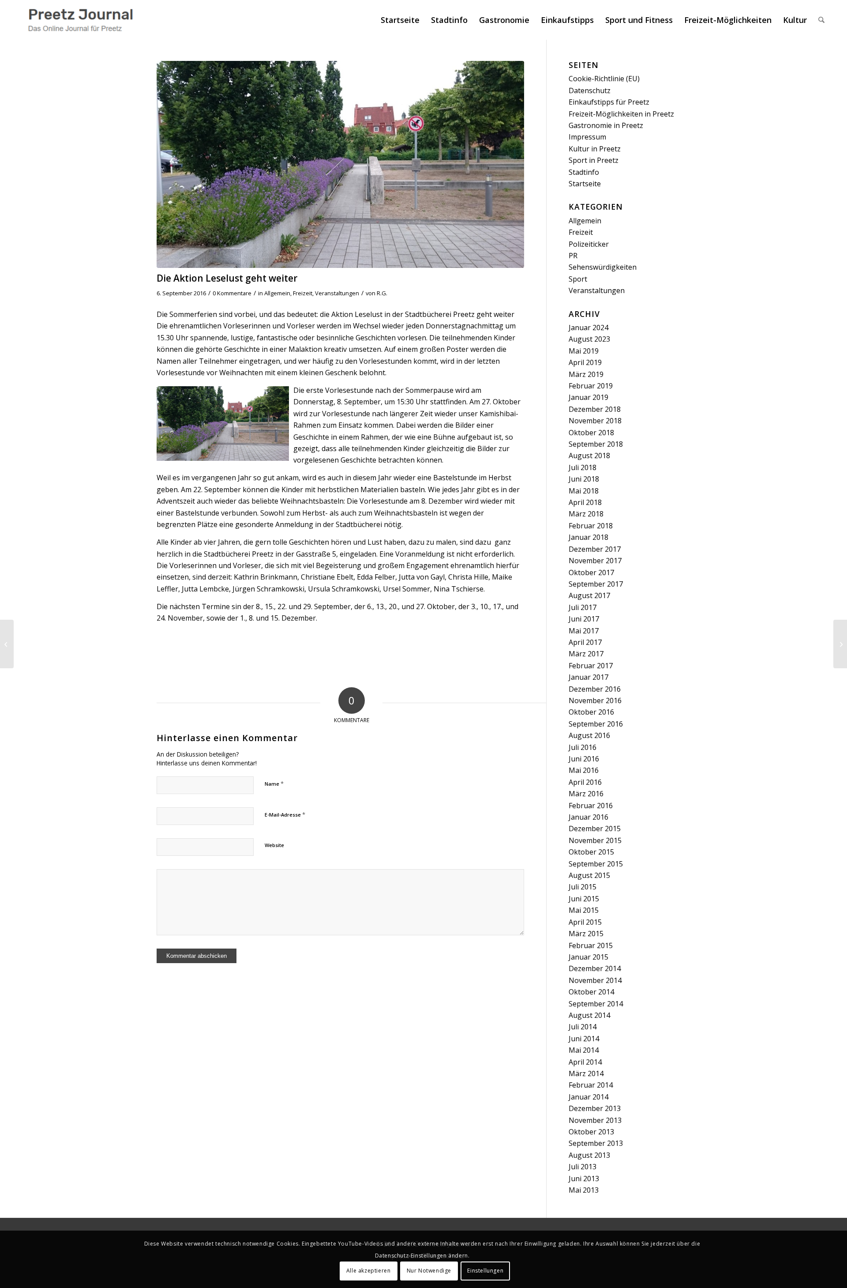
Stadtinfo (584, 172)
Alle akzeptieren (368, 1270)
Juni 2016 (584, 759)
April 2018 (585, 502)
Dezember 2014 (595, 968)
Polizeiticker (589, 244)
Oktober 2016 (591, 712)
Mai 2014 (584, 1050)
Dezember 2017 (595, 549)
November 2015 (595, 840)
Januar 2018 (588, 537)
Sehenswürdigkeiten (603, 267)
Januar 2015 (588, 957)
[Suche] (821, 20)
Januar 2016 (588, 817)
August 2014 (589, 1015)
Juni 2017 (584, 619)
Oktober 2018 (591, 432)
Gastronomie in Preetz (606, 125)
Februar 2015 (591, 945)
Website (274, 845)
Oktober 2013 (591, 1132)
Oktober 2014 (591, 992)
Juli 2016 (582, 747)
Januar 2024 (588, 327)
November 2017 (595, 560)
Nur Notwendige (429, 1270)
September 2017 (596, 584)
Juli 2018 (582, 467)
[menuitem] (400, 20)
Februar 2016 (591, 805)
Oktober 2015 (591, 852)
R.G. (382, 293)
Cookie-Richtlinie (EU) (604, 78)
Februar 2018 (591, 526)
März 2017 (586, 654)
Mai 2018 (584, 491)
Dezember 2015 (595, 828)
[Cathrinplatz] (340, 164)
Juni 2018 (584, 479)
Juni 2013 (584, 1178)
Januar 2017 (588, 677)
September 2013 (596, 1143)
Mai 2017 (584, 631)
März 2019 (586, 374)
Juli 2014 (582, 1027)
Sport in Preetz (593, 160)
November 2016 (595, 700)
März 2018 (586, 514)
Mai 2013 (584, 1190)
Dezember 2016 (595, 689)
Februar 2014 (591, 1085)
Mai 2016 (584, 770)
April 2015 (585, 922)
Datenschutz (590, 90)
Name (274, 783)
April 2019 (585, 362)
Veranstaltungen (337, 293)
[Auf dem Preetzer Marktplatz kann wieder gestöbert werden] (840, 644)
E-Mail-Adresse (285, 814)
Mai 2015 (584, 910)
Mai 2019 (584, 351)
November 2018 (595, 421)
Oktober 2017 (591, 572)
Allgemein (277, 293)
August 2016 (589, 735)
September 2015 (596, 864)
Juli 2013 (582, 1166)
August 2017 (589, 595)
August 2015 (589, 875)
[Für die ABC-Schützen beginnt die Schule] (7, 644)
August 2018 (589, 455)
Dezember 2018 (595, 409)
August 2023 (589, 339)
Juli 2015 (582, 887)
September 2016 (596, 724)
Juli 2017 (582, 607)
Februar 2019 (591, 386)
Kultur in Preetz (595, 149)
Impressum (587, 137)
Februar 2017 (591, 665)
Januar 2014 (588, 1097)
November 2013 (595, 1120)
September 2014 (596, 1004)
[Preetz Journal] (80, 20)
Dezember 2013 (595, 1108)
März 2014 (586, 1073)
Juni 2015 (584, 899)
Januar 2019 (588, 397)
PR (573, 255)
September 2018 (596, 444)
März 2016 (586, 793)
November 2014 (595, 980)
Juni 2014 (584, 1038)
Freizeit (302, 293)
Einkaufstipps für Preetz (609, 102)
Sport (578, 279)
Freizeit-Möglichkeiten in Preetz (621, 114)
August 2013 (589, 1155)
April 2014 (585, 1062)
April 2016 (585, 782)
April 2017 (585, 642)
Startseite (585, 183)
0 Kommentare (232, 293)
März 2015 (586, 933)
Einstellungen (485, 1270)
